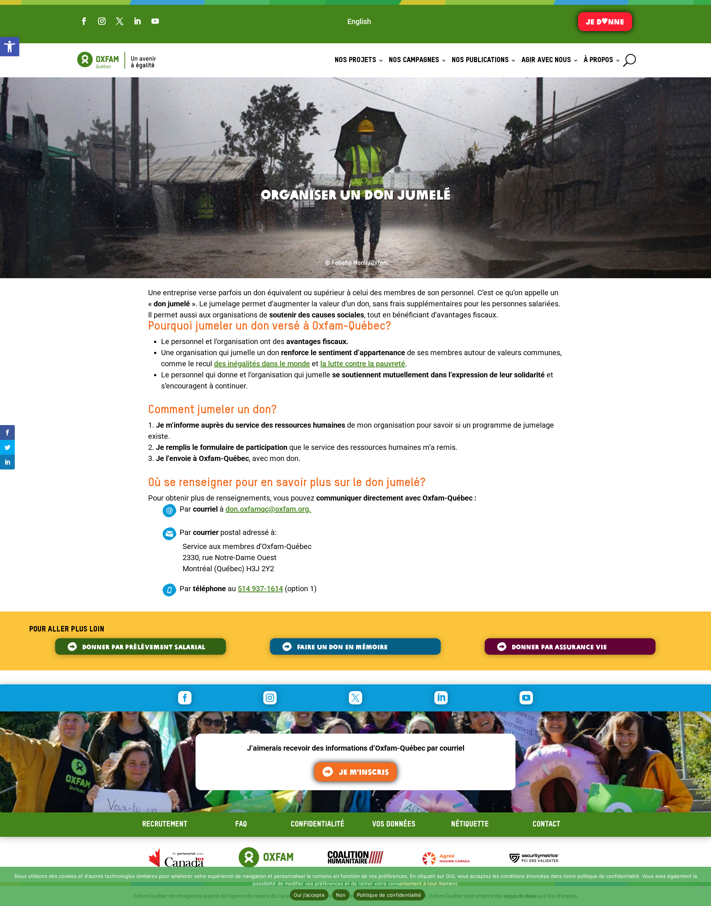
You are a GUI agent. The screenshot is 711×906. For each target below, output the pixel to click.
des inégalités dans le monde (262, 363)
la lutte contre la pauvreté (362, 363)
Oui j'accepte (309, 895)
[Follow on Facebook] (84, 21)
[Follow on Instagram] (101, 21)
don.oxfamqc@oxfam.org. (268, 509)
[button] (9, 46)
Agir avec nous (546, 60)
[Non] (701, 886)
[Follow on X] (119, 21)
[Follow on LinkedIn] (137, 21)
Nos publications (480, 60)
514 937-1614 (260, 588)
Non (341, 895)
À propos (598, 60)
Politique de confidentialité (389, 895)
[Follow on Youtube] (155, 21)
